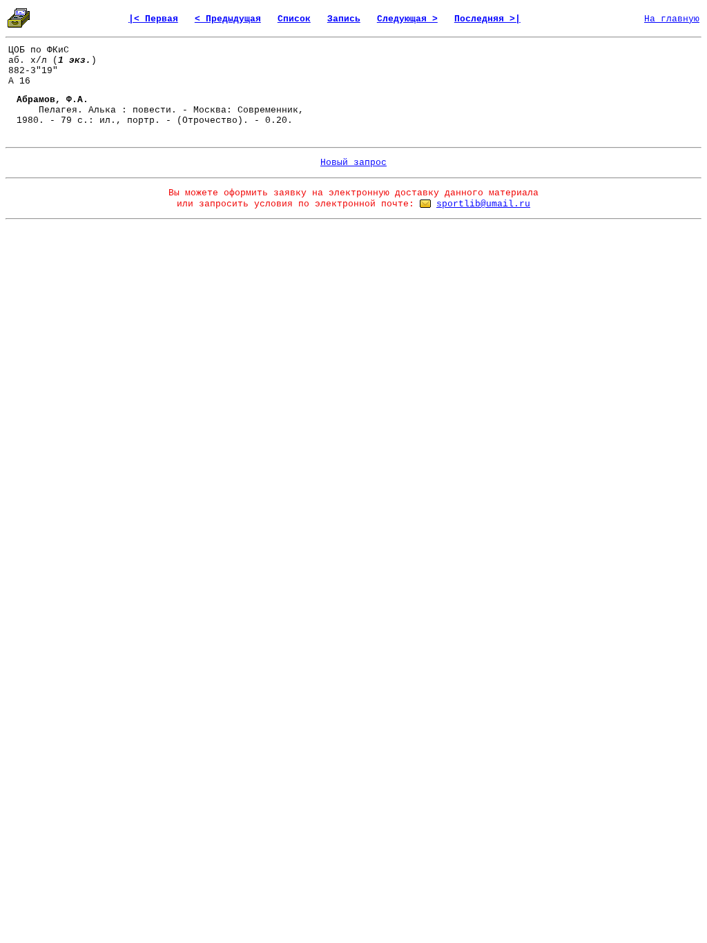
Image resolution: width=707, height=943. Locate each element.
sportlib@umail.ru (483, 204)
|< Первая (153, 19)
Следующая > (407, 19)
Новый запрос (353, 162)
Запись (343, 19)
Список (294, 19)
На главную (671, 19)
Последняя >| (487, 19)
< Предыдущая (228, 19)
